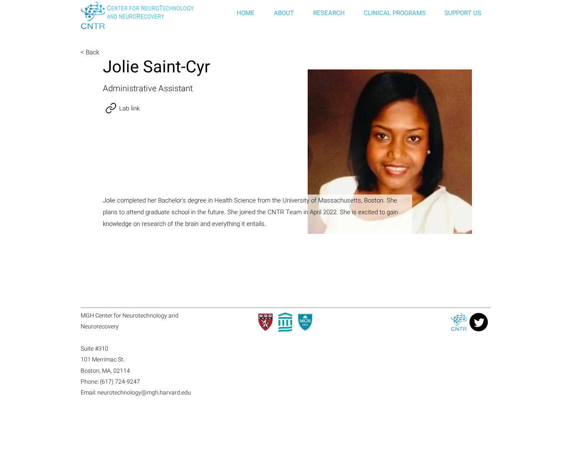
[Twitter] (478, 322)
